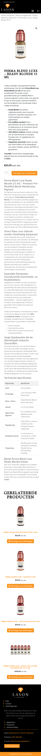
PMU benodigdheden (23, 15)
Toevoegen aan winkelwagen (24, 173)
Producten (10, 15)
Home (3, 15)
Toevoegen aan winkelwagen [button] (22, 541)
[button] (36, 28)
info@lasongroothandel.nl (19, 741)
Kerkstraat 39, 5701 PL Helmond (21, 733)
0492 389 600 (16, 737)
